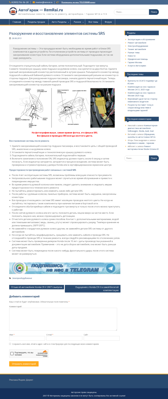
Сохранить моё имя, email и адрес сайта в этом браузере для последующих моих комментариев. (55, 344)
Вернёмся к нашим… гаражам (141, 143)
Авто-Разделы (59, 21)
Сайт (86, 334)
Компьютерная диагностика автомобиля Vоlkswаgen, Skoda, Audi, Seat (142, 128)
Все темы (93, 21)
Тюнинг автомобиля (137, 49)
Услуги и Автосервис (137, 65)
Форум (108, 21)
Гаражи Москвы (135, 62)
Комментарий (15, 306)
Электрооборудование (22, 278)
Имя (12, 334)
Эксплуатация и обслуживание (141, 39)
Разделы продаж (36, 21)
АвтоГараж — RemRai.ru (40, 10)
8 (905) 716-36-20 (20, 2)
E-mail (49, 334)
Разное (77, 21)
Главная (17, 21)
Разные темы (134, 52)
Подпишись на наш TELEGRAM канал (78, 2)
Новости (131, 56)
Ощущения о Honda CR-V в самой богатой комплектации (97, 289)
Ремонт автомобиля (137, 42)
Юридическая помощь (138, 59)
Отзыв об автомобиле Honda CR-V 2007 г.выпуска (36, 287)
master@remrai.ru (44, 2)
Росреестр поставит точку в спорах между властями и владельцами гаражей (140, 108)
